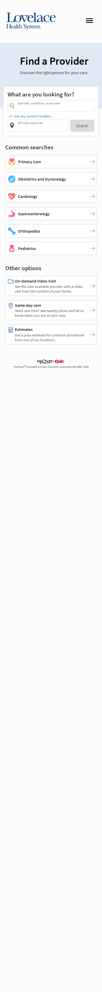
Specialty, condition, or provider (39, 103)
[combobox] (55, 105)
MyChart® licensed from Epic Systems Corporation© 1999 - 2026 (51, 367)
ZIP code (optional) (30, 123)
